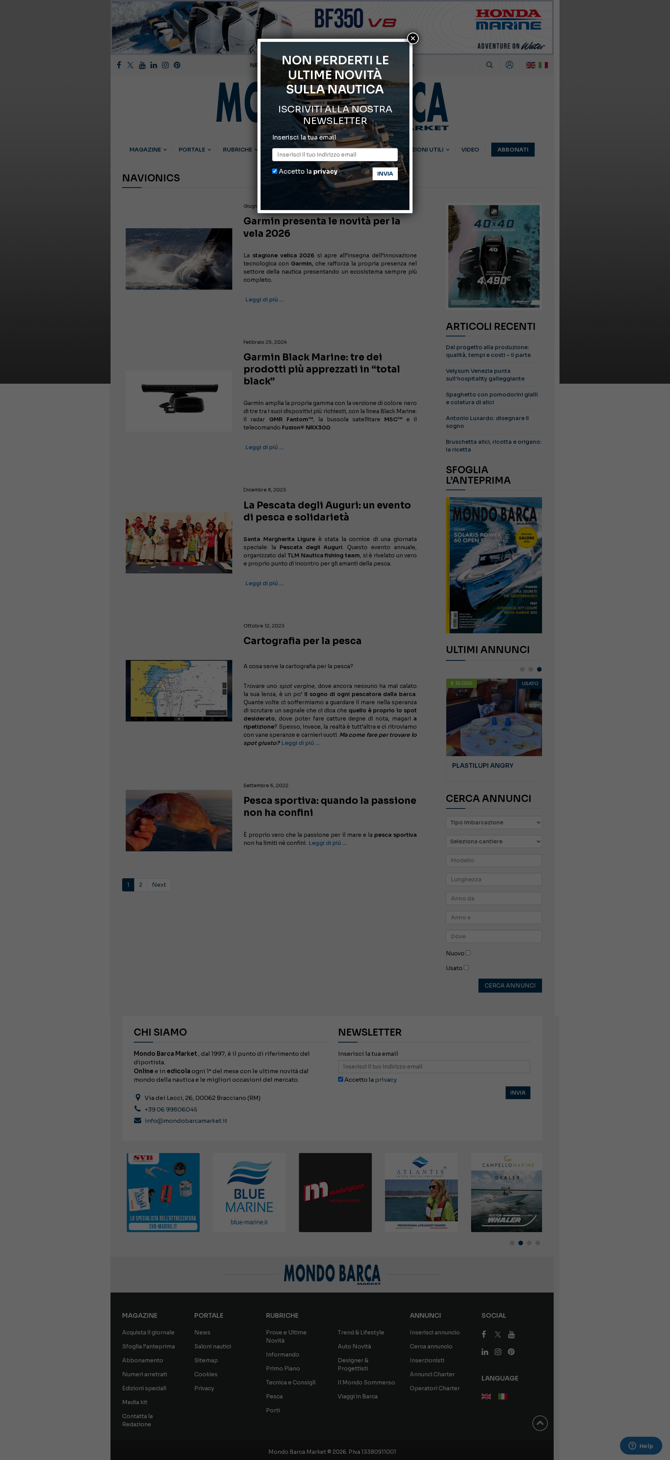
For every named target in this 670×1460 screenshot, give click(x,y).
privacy (325, 171)
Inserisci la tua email (304, 137)
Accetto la (307, 171)
